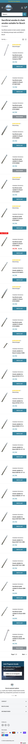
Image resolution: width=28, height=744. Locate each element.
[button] (16, 44)
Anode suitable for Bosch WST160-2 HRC (18, 564)
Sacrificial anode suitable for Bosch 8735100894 (17, 324)
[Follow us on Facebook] (3, 725)
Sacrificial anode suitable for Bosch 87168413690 (17, 82)
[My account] (22, 8)
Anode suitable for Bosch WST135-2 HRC (18, 541)
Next (23, 654)
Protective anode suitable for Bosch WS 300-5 (18, 638)
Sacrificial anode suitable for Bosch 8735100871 (17, 218)
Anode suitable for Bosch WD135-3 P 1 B (18, 448)
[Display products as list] (23, 39)
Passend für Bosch (17, 52)
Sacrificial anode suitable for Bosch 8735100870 (17, 190)
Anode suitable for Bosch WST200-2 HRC (18, 518)
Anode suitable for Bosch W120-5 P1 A (17, 375)
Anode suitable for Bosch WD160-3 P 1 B (18, 471)
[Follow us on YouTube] (8, 725)
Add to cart (19, 66)
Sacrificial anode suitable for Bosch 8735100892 (17, 299)
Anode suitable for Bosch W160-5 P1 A (17, 402)
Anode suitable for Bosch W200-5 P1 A (17, 425)
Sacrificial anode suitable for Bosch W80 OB (18, 588)
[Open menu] (2, 7)
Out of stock (19, 116)
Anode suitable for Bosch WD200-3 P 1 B (18, 494)
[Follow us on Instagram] (6, 725)
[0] (25, 8)
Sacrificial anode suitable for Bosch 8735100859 (17, 136)
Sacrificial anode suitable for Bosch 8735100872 (17, 243)
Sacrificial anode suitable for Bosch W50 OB (18, 613)
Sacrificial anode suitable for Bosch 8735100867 (17, 107)
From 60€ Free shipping (14, 1)
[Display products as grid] (25, 39)
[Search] (24, 14)
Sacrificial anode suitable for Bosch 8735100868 (17, 161)
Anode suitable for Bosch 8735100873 (17, 271)
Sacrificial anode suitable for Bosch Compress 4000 (17, 57)
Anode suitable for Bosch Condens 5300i (18, 352)
